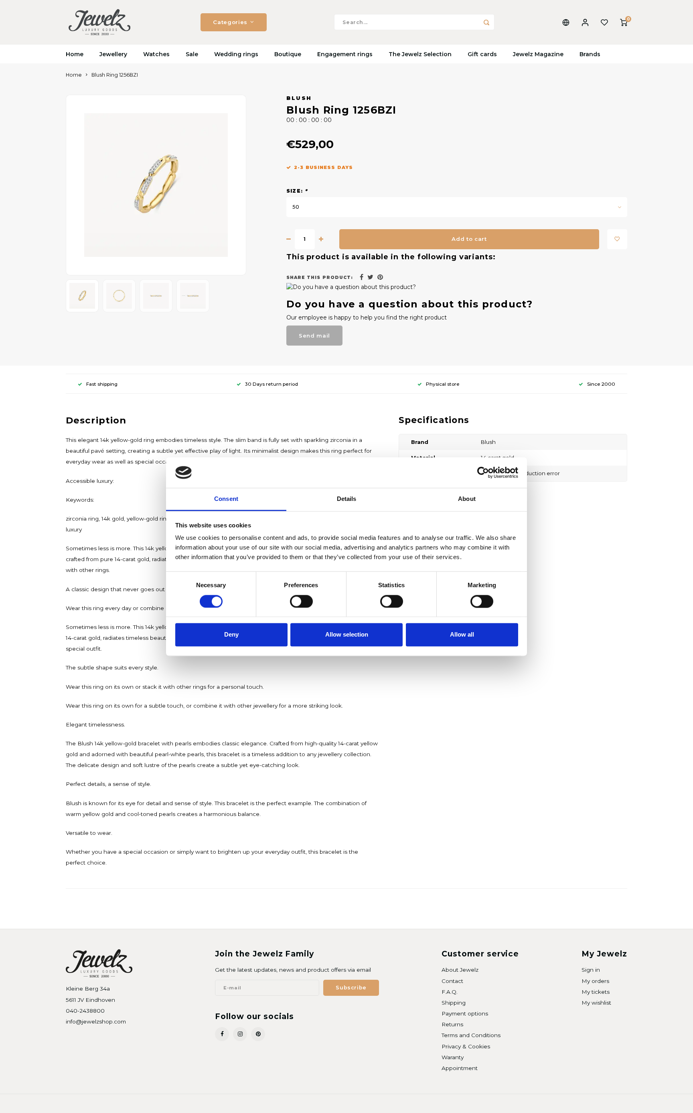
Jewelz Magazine (538, 54)
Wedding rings (236, 54)
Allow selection (346, 634)
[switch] (301, 601)
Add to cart (469, 239)
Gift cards (482, 54)
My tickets (596, 992)
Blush (299, 98)
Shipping (454, 1002)
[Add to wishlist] (617, 239)
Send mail (314, 335)
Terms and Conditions (471, 1035)
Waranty (453, 1057)
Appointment (460, 1068)
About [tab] (467, 499)
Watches (156, 54)
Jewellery (113, 54)
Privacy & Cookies (466, 1046)
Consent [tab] (226, 499)
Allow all (462, 634)
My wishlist (596, 1002)
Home (74, 54)
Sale (192, 54)
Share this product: (319, 277)
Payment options (465, 1013)
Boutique (287, 54)
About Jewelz (460, 969)
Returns (452, 1024)
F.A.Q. (450, 992)
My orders (595, 981)
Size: (297, 191)
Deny (231, 634)
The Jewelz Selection (420, 54)
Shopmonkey (168, 1104)
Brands (590, 54)
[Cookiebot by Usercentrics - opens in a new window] (483, 472)
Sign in (591, 969)
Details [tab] (347, 499)
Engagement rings (345, 54)
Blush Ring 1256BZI (114, 75)
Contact (452, 981)
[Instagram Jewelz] (240, 1034)
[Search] (486, 22)
